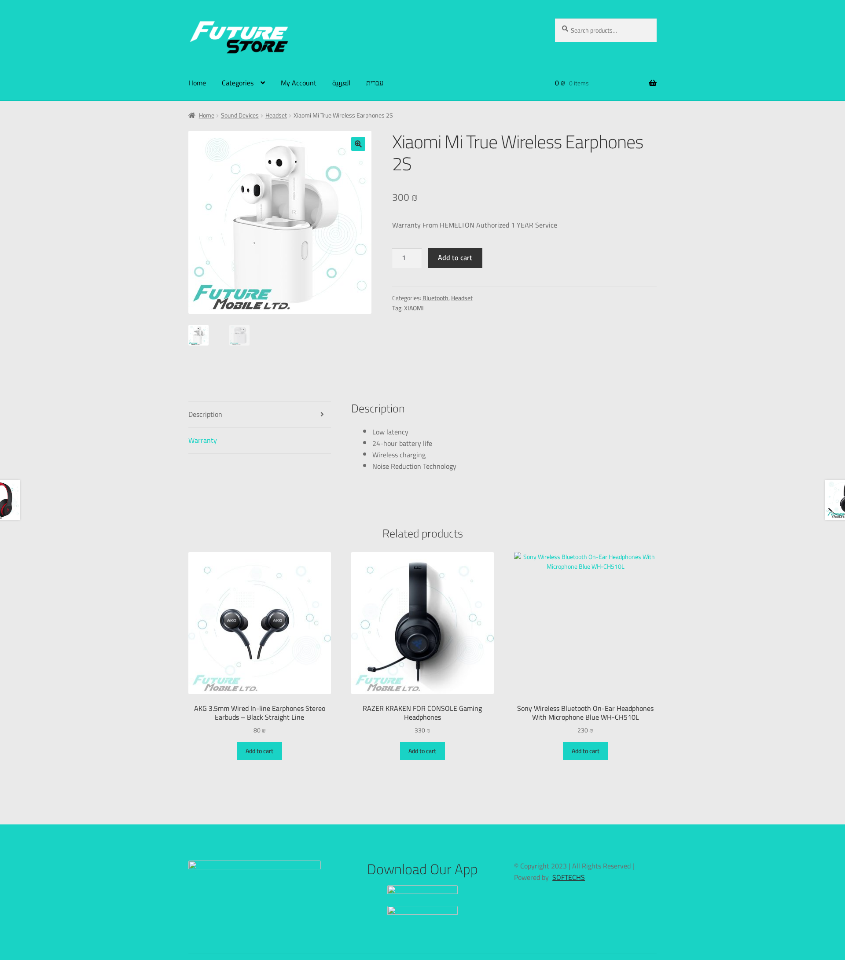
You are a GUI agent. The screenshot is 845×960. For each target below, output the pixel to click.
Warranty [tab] (202, 440)
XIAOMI (414, 308)
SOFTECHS (568, 877)
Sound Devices (240, 115)
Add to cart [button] (259, 751)
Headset (276, 115)
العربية (341, 82)
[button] (358, 144)
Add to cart (455, 257)
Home (197, 82)
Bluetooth (435, 298)
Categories (238, 82)
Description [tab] (205, 414)
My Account (298, 82)
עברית (374, 82)
